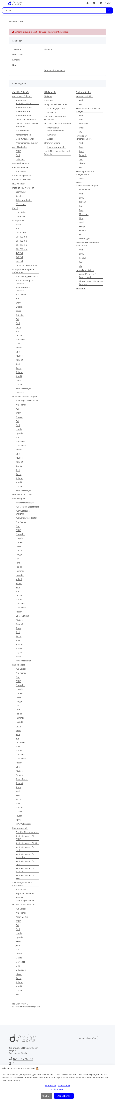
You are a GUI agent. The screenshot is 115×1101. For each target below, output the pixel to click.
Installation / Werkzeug (23, 187)
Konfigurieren (57, 1089)
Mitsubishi (21, 445)
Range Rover (21, 779)
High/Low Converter (25, 893)
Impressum (50, 1085)
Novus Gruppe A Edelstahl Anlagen (88, 110)
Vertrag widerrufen (87, 1038)
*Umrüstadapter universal (23, 512)
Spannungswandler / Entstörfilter (22, 884)
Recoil (18, 224)
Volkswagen (84, 238)
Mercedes (20, 339)
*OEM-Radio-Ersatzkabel (27, 506)
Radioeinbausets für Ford (25, 849)
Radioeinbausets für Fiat (27, 843)
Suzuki (19, 376)
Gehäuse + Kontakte (21, 179)
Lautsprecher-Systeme (26, 265)
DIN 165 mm (21, 245)
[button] (87, 3)
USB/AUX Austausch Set (23, 904)
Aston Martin (22, 917)
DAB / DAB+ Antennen (26, 119)
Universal (20, 159)
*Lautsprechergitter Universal (25, 282)
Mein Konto (17, 54)
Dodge (19, 554)
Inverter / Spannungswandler (25, 899)
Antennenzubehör (24, 115)
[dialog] (57, 1083)
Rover (18, 628)
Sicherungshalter (24, 200)
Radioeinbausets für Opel (25, 863)
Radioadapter (18, 498)
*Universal (21, 171)
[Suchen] (109, 10)
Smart (18, 640)
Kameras (51, 134)
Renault (19, 360)
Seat (18, 364)
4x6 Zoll (19, 253)
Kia (17, 331)
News (15, 65)
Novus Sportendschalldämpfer (87, 184)
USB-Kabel (21, 216)
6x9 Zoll (19, 261)
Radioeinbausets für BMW (25, 837)
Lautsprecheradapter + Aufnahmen (23, 271)
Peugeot (19, 355)
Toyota (19, 384)
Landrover (20, 742)
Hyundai (20, 433)
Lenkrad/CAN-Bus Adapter (24, 396)
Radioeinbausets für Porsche (25, 870)
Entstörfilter (21, 889)
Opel (18, 351)
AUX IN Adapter (19, 147)
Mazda (19, 599)
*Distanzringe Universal (27, 276)
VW (17, 994)
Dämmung (21, 192)
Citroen (19, 306)
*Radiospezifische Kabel (27, 400)
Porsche (19, 775)
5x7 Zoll (19, 257)
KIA (17, 437)
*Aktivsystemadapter (25, 502)
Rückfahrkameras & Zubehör (57, 123)
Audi (18, 298)
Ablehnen (46, 1096)
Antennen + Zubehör (22, 96)
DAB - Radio (49, 100)
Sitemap (48, 49)
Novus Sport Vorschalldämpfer (84, 137)
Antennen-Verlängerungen (23, 102)
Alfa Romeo (21, 294)
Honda (19, 429)
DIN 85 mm (21, 232)
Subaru (19, 372)
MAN (18, 746)
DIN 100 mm (21, 236)
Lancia (19, 335)
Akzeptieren (64, 1095)
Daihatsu (20, 315)
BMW (18, 151)
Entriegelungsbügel (21, 175)
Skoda (18, 368)
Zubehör (51, 138)
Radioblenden (19, 664)
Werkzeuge (21, 204)
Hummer (20, 571)
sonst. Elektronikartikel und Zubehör (57, 152)
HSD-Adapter (18, 183)
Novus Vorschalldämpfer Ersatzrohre (87, 244)
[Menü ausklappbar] (3, 2)
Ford (18, 155)
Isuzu (18, 327)
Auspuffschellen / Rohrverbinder (87, 275)
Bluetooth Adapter (21, 163)
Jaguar (19, 583)
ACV (17, 228)
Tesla (18, 380)
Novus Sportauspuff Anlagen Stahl (85, 173)
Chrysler (20, 538)
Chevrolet (20, 534)
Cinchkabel (21, 212)
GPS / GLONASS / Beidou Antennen (27, 125)
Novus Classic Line (84, 96)
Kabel (15, 208)
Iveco (18, 730)
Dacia (18, 311)
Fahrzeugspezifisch (56, 108)
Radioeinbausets (20, 828)
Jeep (18, 587)
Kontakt (15, 59)
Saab (18, 791)
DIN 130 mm (21, 240)
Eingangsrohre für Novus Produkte (91, 282)
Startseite (16, 49)
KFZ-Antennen (22, 130)
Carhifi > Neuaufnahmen (27, 832)
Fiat (17, 319)
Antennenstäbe (23, 111)
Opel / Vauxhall (23, 615)
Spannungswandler (56, 147)
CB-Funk (48, 96)
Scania (19, 466)
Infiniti (19, 579)
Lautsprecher (18, 220)
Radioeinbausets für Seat (25, 877)
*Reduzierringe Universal (23, 289)
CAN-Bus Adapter (20, 167)
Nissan (19, 347)
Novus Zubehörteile (85, 270)
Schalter (19, 196)
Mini (18, 343)
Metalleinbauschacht (22, 494)
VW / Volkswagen (23, 388)
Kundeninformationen (54, 70)
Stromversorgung (52, 143)
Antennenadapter (24, 107)
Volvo (18, 656)
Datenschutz (64, 1085)
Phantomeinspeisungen (27, 143)
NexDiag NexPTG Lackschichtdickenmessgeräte (26, 1005)
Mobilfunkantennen (25, 138)
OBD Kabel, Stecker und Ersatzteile (55, 118)
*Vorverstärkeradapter (26, 518)
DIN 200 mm (21, 249)
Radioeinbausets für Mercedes (25, 856)
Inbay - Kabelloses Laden (55, 104)
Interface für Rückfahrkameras (55, 129)
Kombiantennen (23, 134)
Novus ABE (81, 288)
